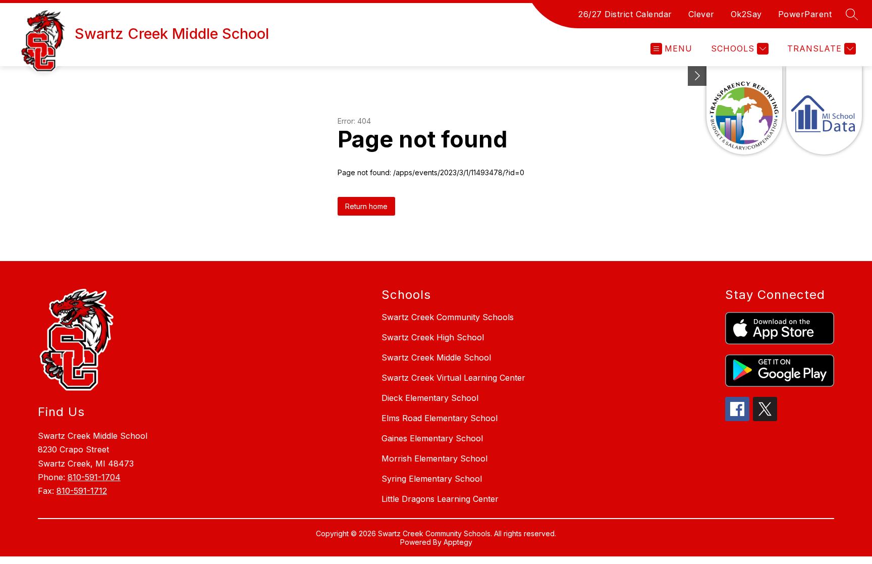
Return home (366, 206)
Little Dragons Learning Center (440, 499)
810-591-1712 (82, 491)
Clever (701, 14)
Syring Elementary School (432, 479)
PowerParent (805, 14)
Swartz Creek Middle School (436, 357)
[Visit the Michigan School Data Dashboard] (824, 110)
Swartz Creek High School (433, 337)
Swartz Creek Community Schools (448, 317)
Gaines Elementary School (432, 438)
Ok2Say (746, 14)
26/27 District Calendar (625, 14)
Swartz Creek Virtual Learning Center (453, 378)
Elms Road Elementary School (440, 418)
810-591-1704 (94, 477)
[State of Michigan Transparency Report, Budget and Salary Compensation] (744, 110)
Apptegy (458, 542)
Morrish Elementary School (434, 458)
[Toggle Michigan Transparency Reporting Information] (697, 76)
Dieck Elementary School (430, 398)
